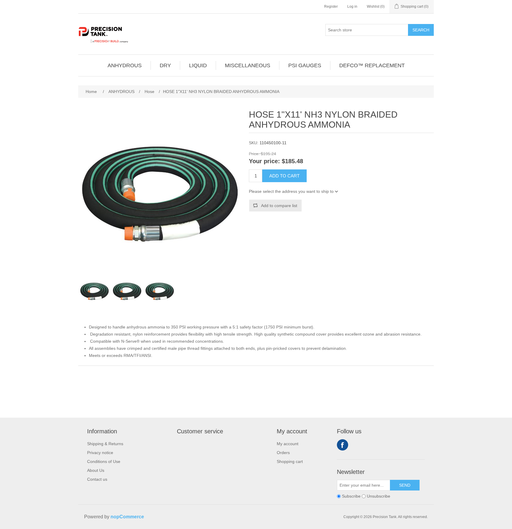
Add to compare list (279, 205)
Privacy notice (100, 452)
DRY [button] (165, 65)
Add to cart (284, 175)
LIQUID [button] (198, 65)
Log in (352, 6)
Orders (283, 452)
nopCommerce (127, 516)
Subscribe (351, 496)
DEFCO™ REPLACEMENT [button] (372, 65)
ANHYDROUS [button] (125, 65)
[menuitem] (125, 65)
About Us (95, 470)
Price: (254, 153)
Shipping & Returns (105, 443)
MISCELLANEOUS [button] (247, 65)
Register (331, 6)
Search (420, 30)
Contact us (97, 479)
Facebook (342, 445)
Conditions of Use (103, 461)
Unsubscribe (378, 496)
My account (287, 443)
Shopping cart (290, 461)
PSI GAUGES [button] (304, 65)
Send (404, 485)
